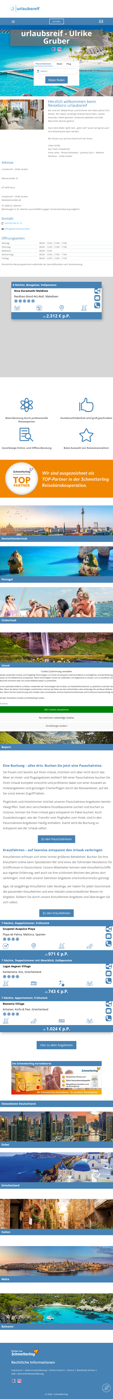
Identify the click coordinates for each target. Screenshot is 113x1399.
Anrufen (57, 21)
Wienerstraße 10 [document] (10, 178)
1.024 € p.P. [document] (58, 1029)
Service (70, 1370)
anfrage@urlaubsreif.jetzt (17, 228)
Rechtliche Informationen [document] (33, 1362)
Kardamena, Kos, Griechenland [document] (22, 972)
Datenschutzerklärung (36, 1370)
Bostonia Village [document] (13, 1003)
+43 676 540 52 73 (13, 223)
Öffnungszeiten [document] (13, 238)
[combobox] (57, 71)
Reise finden (56, 80)
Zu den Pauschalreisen (56, 839)
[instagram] (59, 50)
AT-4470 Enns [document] (8, 187)
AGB (13, 1373)
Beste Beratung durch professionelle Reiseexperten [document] (26, 419)
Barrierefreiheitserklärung (31, 1373)
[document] (56, 37)
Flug (69, 64)
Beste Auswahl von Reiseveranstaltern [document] (86, 448)
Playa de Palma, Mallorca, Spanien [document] (24, 934)
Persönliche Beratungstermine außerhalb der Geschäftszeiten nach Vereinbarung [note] (42, 264)
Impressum (17, 1370)
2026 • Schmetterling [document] (57, 1394)
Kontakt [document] (7, 219)
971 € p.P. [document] (58, 954)
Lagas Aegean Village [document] (17, 966)
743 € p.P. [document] (58, 991)
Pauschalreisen (43, 64)
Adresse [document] (7, 163)
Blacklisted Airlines (86, 1370)
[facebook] (54, 50)
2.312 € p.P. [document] (58, 316)
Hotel (59, 64)
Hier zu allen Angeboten (56, 1045)
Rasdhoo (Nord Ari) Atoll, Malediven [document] (36, 296)
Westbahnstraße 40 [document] (11, 200)
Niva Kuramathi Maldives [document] (31, 291)
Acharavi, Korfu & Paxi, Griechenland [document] (25, 1009)
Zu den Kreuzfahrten (56, 913)
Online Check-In (57, 1370)
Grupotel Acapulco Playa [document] (19, 929)
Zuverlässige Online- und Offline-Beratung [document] (26, 448)
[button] (89, 23)
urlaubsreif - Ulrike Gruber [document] (15, 169)
